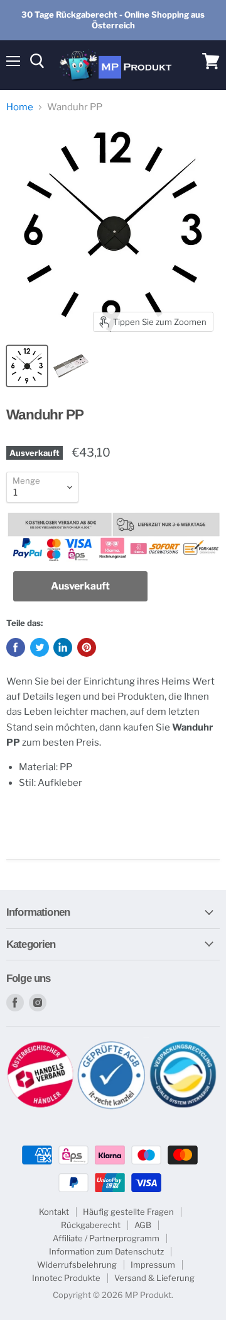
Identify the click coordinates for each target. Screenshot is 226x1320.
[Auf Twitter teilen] (39, 647)
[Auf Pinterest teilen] (86, 647)
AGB (142, 1225)
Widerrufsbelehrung (77, 1265)
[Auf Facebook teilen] (15, 647)
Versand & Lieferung (154, 1278)
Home (19, 107)
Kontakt (54, 1212)
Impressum (153, 1265)
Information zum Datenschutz (106, 1251)
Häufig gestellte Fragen (128, 1212)
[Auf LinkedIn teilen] (62, 647)
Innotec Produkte (66, 1278)
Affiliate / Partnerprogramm (106, 1238)
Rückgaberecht (91, 1225)
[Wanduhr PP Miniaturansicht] (27, 366)
